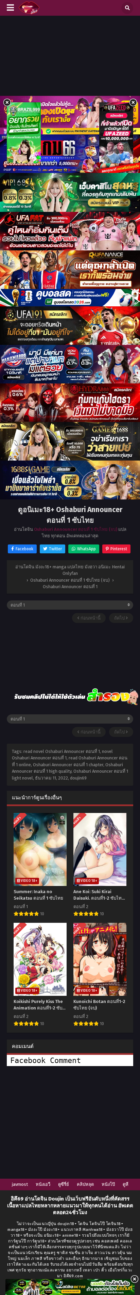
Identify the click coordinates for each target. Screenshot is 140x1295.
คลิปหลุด (85, 1184)
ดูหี (125, 1184)
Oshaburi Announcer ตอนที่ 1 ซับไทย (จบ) (75, 529)
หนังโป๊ (108, 1184)
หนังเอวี (43, 1184)
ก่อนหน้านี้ (90, 618)
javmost (20, 1184)
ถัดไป (120, 618)
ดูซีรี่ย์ (63, 1184)
